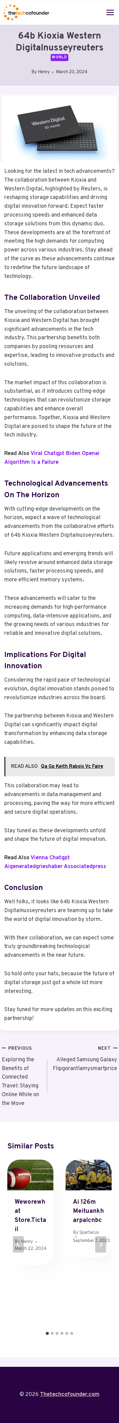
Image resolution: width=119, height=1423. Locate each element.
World (59, 57)
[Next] (100, 1244)
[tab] (47, 1333)
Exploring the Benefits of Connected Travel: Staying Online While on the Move (20, 1076)
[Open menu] (110, 12)
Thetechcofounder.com (69, 1394)
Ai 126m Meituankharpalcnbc (88, 1211)
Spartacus (89, 1233)
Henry (44, 72)
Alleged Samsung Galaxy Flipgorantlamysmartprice (85, 1059)
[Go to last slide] (18, 1244)
